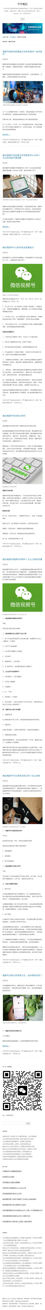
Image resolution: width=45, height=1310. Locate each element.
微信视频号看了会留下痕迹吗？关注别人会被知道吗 (19, 1199)
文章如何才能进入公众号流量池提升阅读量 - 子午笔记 (19, 1273)
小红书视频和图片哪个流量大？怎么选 (15, 1240)
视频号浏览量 (12, 142)
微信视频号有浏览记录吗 (14, 416)
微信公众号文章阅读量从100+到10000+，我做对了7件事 (20, 1149)
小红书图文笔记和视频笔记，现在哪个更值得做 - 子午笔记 (20, 1237)
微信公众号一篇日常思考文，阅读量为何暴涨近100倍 (19, 1146)
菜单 (22, 19)
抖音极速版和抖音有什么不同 (12, 1193)
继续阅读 (6, 134)
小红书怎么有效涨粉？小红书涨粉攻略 (16, 1260)
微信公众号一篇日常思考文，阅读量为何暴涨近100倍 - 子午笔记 (22, 1248)
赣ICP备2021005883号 (22, 1301)
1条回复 (5, 163)
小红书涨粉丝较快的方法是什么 (14, 1286)
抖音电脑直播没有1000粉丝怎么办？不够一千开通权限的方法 (22, 1210)
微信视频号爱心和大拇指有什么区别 (14, 1205)
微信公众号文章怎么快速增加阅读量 (19, 1250)
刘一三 (20, 402)
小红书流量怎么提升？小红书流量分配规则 (17, 1265)
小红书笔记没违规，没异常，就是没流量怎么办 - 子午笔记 (20, 1243)
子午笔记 (22, 4)
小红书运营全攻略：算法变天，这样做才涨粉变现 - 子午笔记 (21, 1283)
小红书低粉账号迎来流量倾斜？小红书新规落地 (17, 1154)
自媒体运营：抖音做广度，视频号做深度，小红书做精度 (20, 1136)
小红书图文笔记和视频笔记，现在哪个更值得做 (17, 1141)
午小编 (27, 142)
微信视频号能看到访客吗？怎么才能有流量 (22, 559)
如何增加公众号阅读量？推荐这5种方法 (22, 1255)
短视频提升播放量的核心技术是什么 (16, 1270)
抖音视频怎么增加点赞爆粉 (11, 1182)
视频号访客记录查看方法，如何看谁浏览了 (22, 975)
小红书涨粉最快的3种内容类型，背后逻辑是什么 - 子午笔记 (21, 1258)
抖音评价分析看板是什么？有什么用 (14, 1188)
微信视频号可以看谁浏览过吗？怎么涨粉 (21, 776)
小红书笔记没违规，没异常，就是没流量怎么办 (17, 1144)
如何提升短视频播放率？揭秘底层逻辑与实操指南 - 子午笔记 (21, 1268)
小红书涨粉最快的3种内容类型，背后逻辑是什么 (17, 1151)
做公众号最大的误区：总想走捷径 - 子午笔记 (16, 1278)
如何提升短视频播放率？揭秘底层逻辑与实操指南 (17, 1156)
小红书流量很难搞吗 (10, 1245)
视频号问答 (27, 139)
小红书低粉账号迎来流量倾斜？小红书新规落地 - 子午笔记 (20, 1263)
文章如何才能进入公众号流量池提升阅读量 (15, 1159)
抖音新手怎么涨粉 (8, 1177)
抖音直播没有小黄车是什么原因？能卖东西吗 (17, 1221)
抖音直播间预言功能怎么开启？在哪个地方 (16, 1216)
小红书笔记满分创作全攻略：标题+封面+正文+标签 (18, 1139)
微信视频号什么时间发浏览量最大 (18, 247)
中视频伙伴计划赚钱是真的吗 (12, 1171)
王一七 (19, 962)
